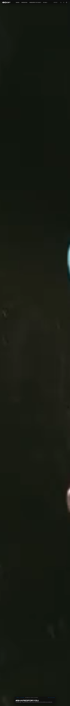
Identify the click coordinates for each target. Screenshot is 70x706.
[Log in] (64, 2)
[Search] (61, 2)
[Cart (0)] (66, 2)
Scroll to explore (20, 697)
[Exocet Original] (6, 2)
